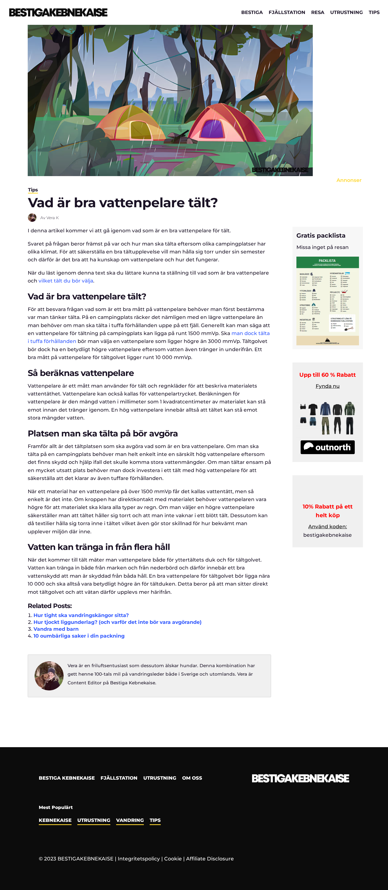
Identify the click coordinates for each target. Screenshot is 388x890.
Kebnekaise (55, 820)
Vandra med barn (56, 629)
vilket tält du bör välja (66, 281)
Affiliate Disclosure (210, 859)
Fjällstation (287, 13)
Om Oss (192, 778)
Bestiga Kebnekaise (67, 778)
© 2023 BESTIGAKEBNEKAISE (76, 859)
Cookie (173, 859)
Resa (317, 13)
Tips (374, 13)
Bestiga (252, 13)
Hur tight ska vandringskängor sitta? (81, 615)
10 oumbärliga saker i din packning (79, 636)
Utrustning (346, 13)
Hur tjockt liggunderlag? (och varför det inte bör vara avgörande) (118, 622)
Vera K (52, 217)
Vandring (130, 820)
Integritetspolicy (139, 859)
